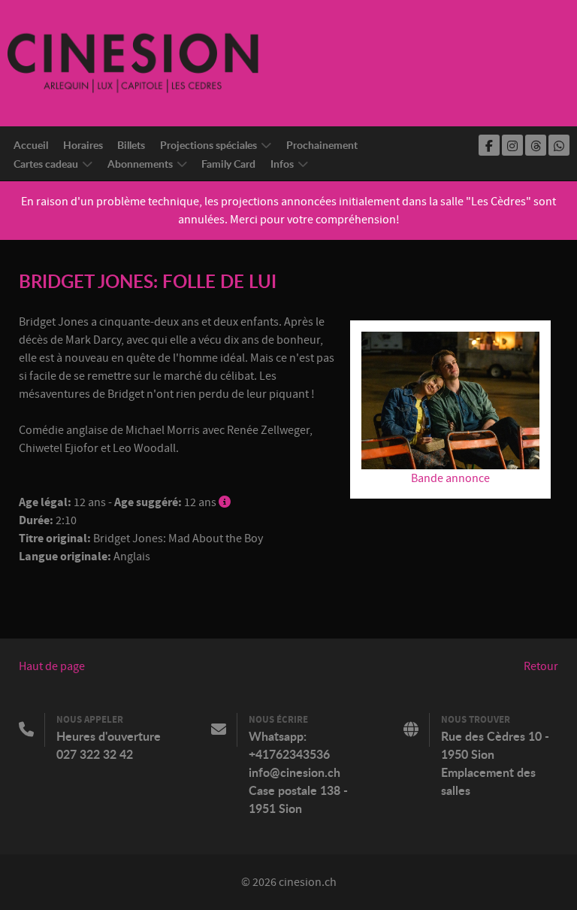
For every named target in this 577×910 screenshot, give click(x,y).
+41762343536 (289, 754)
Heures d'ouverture (108, 736)
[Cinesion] (133, 62)
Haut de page (52, 666)
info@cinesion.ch (294, 772)
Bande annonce (450, 478)
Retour (541, 666)
